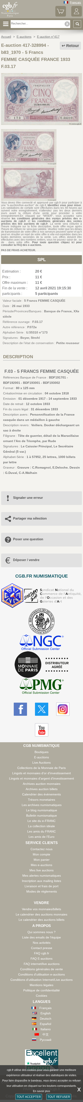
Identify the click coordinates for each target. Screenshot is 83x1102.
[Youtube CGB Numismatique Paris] (41, 730)
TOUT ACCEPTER (29, 1096)
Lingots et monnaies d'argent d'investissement (41, 778)
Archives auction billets (42, 789)
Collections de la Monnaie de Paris (41, 768)
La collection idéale (41, 826)
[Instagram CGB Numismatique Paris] (62, 709)
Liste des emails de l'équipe (41, 937)
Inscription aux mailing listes (41, 881)
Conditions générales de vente (41, 969)
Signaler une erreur (28, 497)
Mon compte (41, 854)
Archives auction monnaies (41, 784)
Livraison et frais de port (41, 886)
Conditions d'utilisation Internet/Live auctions (41, 979)
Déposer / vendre (26, 560)
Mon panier (42, 859)
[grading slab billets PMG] (41, 686)
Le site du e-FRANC (41, 821)
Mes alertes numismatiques (41, 875)
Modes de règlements (41, 891)
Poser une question (28, 539)
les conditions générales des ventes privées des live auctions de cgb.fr (41, 222)
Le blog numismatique (41, 810)
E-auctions (41, 757)
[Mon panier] (60, 15)
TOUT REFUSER (59, 1096)
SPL (41, 259)
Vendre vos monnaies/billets (41, 909)
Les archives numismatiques (42, 805)
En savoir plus (41, 1091)
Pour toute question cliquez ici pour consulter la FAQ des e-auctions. (41, 244)
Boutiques (41, 752)
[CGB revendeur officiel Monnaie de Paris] (42, 664)
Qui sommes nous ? (41, 932)
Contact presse (41, 948)
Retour (72, 45)
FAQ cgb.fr (41, 953)
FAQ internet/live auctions (42, 964)
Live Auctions (41, 762)
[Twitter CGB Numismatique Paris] (41, 709)
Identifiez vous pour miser (64, 205)
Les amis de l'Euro (41, 836)
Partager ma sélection (30, 518)
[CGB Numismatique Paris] (10, 16)
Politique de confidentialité (41, 990)
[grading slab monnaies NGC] (41, 643)
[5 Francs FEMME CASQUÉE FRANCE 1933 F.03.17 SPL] (41, 124)
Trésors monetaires (41, 799)
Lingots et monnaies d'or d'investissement (41, 773)
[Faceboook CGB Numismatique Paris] (20, 709)
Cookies (41, 995)
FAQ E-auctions (41, 958)
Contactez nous (41, 849)
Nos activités (41, 942)
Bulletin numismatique (41, 815)
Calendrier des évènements (41, 794)
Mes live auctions (41, 870)
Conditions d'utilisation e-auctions (41, 974)
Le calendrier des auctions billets (41, 919)
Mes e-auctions (41, 865)
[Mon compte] (76, 15)
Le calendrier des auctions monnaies (41, 914)
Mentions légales (41, 985)
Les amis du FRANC (41, 831)
